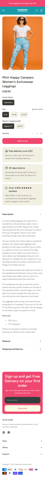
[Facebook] (8, 432)
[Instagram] (3, 432)
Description (7, 214)
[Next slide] (41, 3)
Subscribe (22, 408)
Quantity (5, 133)
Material (6, 341)
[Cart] (41, 10)
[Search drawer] (36, 10)
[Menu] (3, 10)
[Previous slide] (3, 3)
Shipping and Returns (12, 349)
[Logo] (22, 11)
